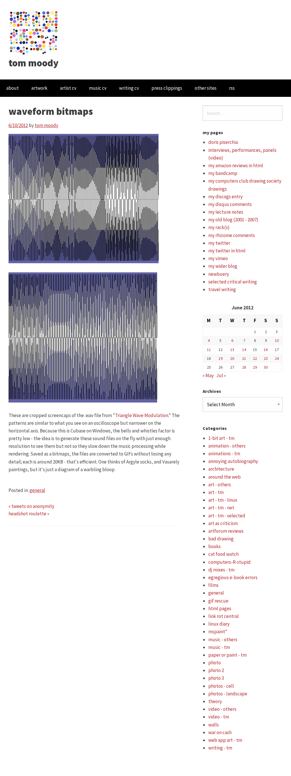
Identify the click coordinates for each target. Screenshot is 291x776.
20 (232, 358)
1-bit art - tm (221, 438)
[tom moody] (34, 32)
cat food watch (223, 554)
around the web (224, 477)
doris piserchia (223, 142)
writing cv (129, 88)
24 (277, 358)
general (37, 490)
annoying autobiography (233, 461)
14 (244, 349)
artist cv (68, 88)
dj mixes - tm (221, 570)
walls (213, 725)
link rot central (223, 616)
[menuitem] (12, 88)
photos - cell (221, 686)
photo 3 (216, 678)
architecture (221, 469)
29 (255, 367)
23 (266, 358)
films (213, 585)
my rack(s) (219, 227)
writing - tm (220, 748)
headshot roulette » (29, 513)
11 (209, 349)
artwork (39, 88)
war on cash (220, 732)
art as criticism (223, 523)
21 (244, 358)
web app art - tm (225, 740)
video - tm (218, 717)
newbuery (218, 274)
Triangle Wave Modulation (141, 415)
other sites (206, 88)
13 (232, 349)
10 (277, 340)
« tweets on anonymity (31, 506)
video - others (222, 709)
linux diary (219, 624)
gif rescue (218, 601)
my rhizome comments (231, 235)
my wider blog (222, 266)
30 (266, 367)
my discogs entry (225, 196)
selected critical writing (232, 282)
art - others (219, 484)
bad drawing (221, 539)
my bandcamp (222, 173)
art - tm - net (221, 508)
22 (255, 358)
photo (214, 662)
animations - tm (224, 453)
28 (244, 367)
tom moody (34, 63)
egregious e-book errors (232, 577)
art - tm (216, 492)
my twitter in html (227, 251)
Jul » (221, 375)
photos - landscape (227, 694)
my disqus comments (230, 204)
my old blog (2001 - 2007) (233, 220)
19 (221, 358)
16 (266, 349)
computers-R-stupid (229, 562)
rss (232, 88)
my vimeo (218, 258)
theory (215, 701)
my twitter (219, 243)
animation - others (227, 446)
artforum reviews (226, 531)
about (12, 88)
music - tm (219, 647)
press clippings (166, 88)
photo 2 (216, 670)
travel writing (222, 289)
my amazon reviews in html (235, 165)
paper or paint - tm (227, 655)
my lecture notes (225, 212)
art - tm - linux (222, 500)
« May (208, 375)
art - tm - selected (226, 515)
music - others (222, 639)
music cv (98, 88)
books (214, 546)
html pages (219, 608)
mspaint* (217, 631)
